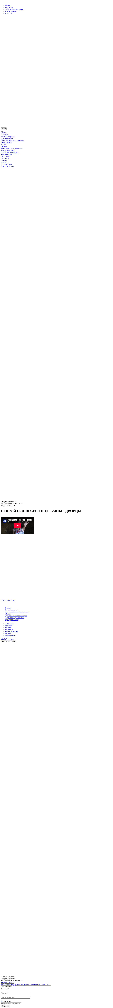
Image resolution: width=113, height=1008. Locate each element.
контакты (8, 13)
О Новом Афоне (7, 138)
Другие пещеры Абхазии (10, 152)
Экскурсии (5, 156)
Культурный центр (8, 150)
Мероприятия (10, 635)
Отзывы (4, 160)
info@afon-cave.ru (7, 639)
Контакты (4, 162)
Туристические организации (11, 148)
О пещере (9, 7)
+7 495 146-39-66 (7, 166)
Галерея (4, 146)
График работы (6, 142)
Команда (8, 625)
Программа (5, 158)
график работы (11, 11)
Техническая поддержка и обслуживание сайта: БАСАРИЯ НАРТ (26, 985)
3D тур (3, 144)
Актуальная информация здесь (12, 140)
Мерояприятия (6, 154)
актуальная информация (14, 9)
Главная (8, 5)
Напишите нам (6, 164)
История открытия (8, 136)
